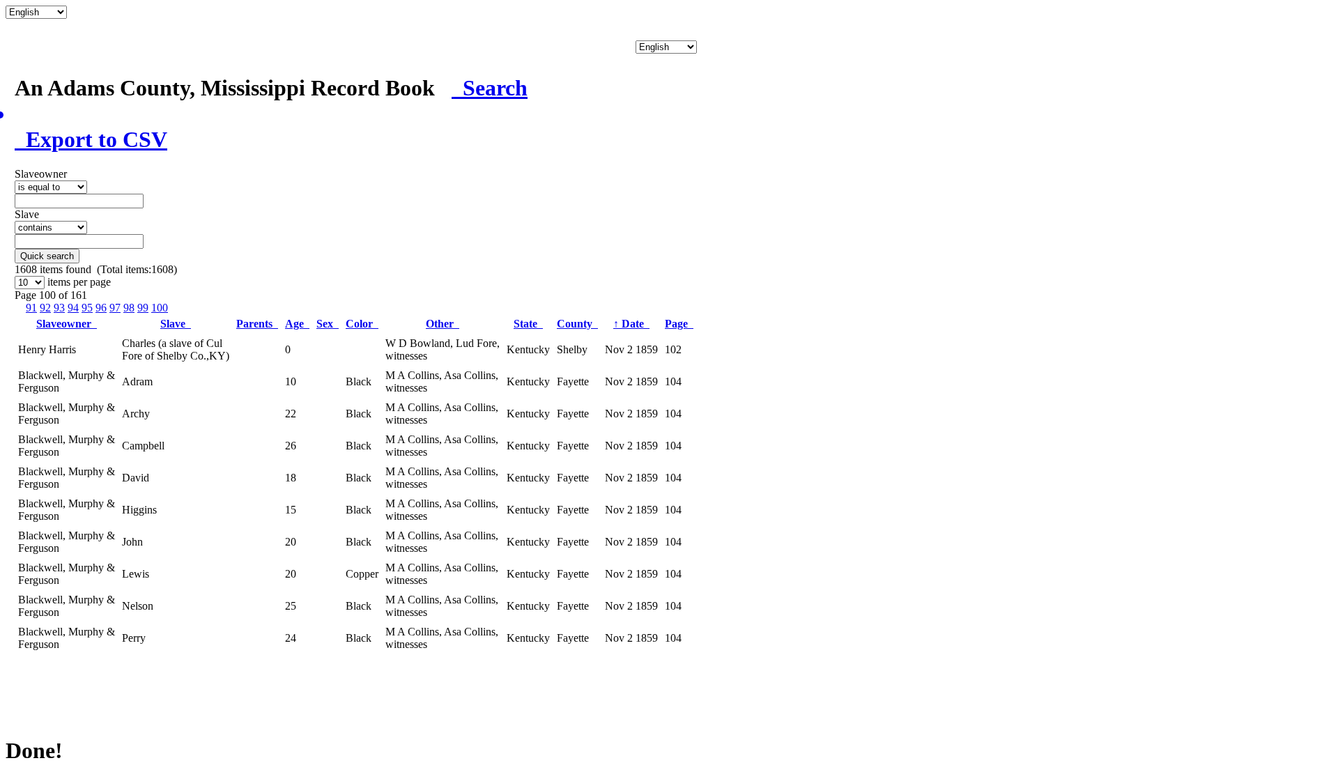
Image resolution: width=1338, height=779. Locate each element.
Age (297, 324)
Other (442, 324)
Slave (175, 324)
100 (159, 308)
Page (679, 324)
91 (31, 308)
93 (59, 308)
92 (45, 308)
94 (73, 308)
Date (631, 324)
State (528, 324)
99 (142, 308)
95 (87, 308)
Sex (327, 324)
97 (115, 308)
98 (128, 308)
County (577, 324)
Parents (257, 324)
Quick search (47, 256)
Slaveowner (66, 324)
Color (362, 324)
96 (101, 308)
